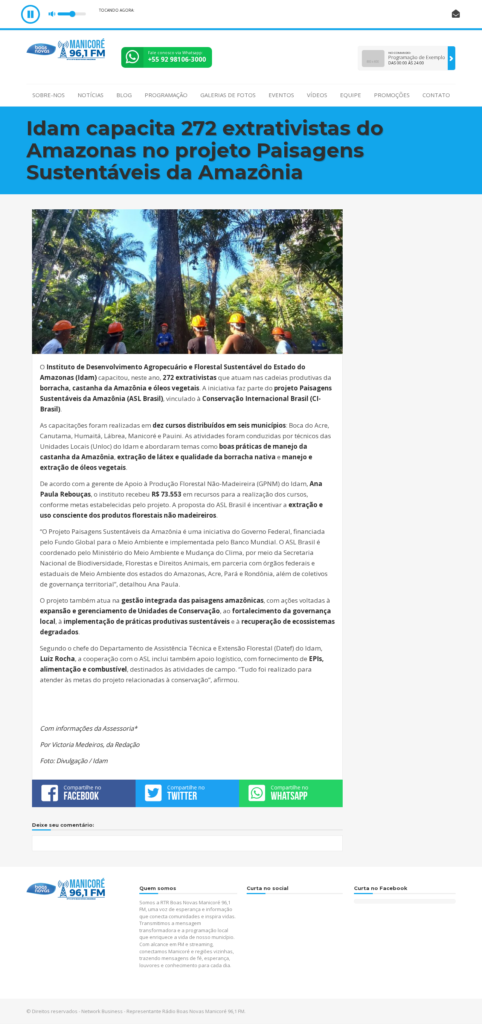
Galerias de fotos (228, 95)
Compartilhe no (82, 793)
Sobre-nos (48, 95)
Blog (124, 95)
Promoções (392, 95)
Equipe (350, 95)
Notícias (91, 95)
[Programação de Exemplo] (451, 58)
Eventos (281, 95)
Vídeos (317, 95)
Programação (166, 95)
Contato (436, 95)
